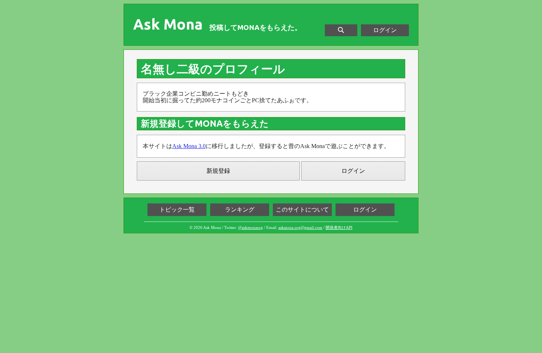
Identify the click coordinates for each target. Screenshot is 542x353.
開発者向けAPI (339, 227)
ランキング (239, 209)
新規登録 (218, 171)
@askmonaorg (250, 227)
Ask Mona (168, 24)
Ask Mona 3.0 (189, 146)
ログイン (385, 30)
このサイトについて (302, 209)
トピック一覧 (177, 209)
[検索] (341, 30)
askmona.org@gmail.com (300, 227)
